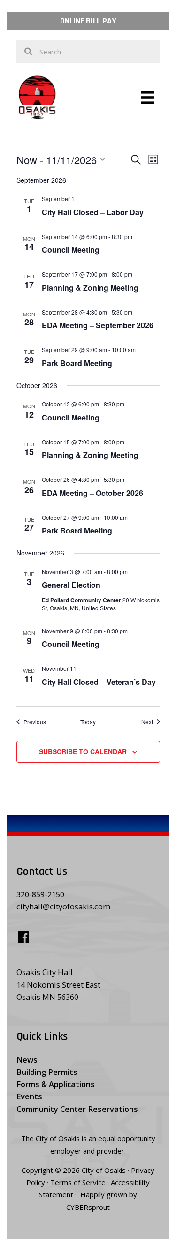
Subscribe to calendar (83, 751)
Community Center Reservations (77, 1108)
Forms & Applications (55, 1084)
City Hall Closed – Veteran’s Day (99, 681)
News (27, 1059)
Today (88, 722)
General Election (71, 584)
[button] (88, 21)
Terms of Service (78, 1182)
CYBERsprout (88, 1207)
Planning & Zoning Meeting (90, 287)
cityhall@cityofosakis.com (63, 906)
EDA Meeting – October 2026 (92, 493)
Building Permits (46, 1071)
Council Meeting (70, 249)
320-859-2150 (40, 894)
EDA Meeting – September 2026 (97, 325)
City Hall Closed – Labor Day (93, 212)
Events (29, 1096)
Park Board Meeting (77, 363)
